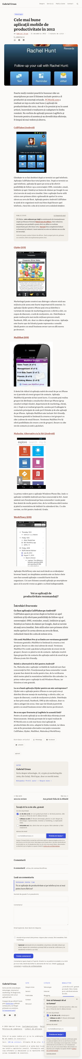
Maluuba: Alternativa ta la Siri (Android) (34, 433)
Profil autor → (32, 781)
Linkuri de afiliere (33, 1029)
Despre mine (30, 987)
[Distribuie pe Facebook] (19, 40)
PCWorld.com (52, 99)
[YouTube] (10, 1015)
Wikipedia (20, 781)
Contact (70, 3)
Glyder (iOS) (20, 247)
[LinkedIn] (15, 1015)
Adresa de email (21, 831)
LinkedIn (20, 745)
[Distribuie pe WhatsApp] (15, 40)
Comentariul (18, 905)
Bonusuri (29, 1004)
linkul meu (10, 1003)
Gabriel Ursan (9, 3)
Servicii (50, 3)
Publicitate (60, 3)
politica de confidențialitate (51, 846)
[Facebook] (4, 1015)
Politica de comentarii (12, 1029)
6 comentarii (19, 37)
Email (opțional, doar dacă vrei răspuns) (27, 928)
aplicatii (17, 753)
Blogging (47, 995)
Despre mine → (46, 781)
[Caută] (77, 4)
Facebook (52, 740)
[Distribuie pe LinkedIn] (23, 40)
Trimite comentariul (23, 956)
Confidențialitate (30, 1026)
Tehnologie (19, 14)
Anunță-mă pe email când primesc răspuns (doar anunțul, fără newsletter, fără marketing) (42, 939)
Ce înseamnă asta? (60, 215)
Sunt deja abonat (51, 1054)
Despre (42, 3)
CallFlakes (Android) (24, 127)
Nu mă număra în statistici (14, 1039)
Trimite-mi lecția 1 (56, 836)
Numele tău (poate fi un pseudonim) (26, 894)
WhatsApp (39, 740)
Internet (46, 991)
